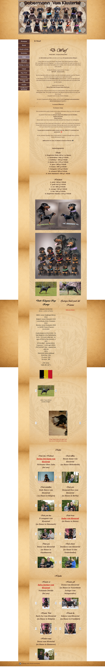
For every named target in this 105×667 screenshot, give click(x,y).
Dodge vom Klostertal (70, 518)
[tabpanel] (58, 121)
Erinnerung (24, 77)
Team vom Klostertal (24, 61)
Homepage (24, 41)
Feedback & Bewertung (23, 88)
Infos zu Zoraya (70, 310)
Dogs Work (24, 73)
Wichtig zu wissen (24, 65)
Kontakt (24, 84)
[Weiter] (56, 390)
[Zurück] (36, 390)
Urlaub (24, 69)
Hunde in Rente (23, 49)
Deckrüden (24, 53)
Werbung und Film (24, 80)
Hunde (24, 45)
